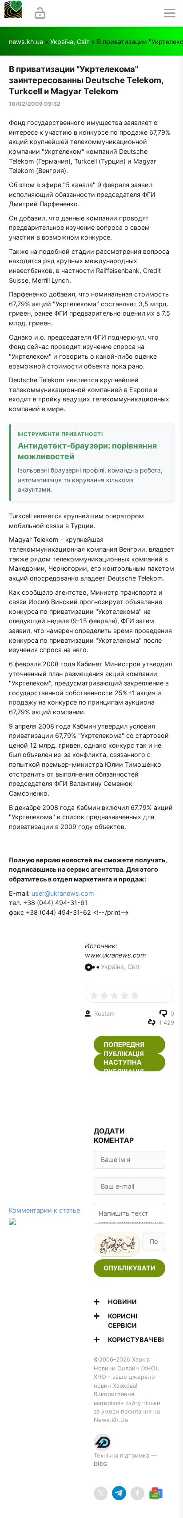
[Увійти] (40, 13)
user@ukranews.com (63, 893)
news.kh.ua (26, 41)
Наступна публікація (123, 1064)
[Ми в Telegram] (119, 1493)
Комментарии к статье (44, 1210)
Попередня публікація (123, 1047)
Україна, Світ (70, 41)
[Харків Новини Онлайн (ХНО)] (13, 13)
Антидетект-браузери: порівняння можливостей (87, 451)
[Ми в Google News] (156, 1493)
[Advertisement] (129, 1099)
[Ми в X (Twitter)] (100, 1493)
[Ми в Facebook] (137, 1493)
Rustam (104, 1013)
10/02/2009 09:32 (34, 103)
